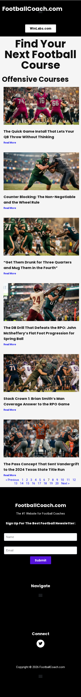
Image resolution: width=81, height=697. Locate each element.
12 (74, 480)
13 (15, 483)
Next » (65, 483)
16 (33, 483)
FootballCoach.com (32, 9)
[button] (40, 595)
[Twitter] (40, 644)
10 (62, 480)
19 (51, 483)
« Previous (12, 480)
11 (68, 480)
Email (7, 544)
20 (57, 483)
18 (45, 483)
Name (8, 531)
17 (39, 483)
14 (21, 483)
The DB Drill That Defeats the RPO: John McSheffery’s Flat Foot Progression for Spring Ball (40, 333)
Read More (10, 142)
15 (27, 483)
